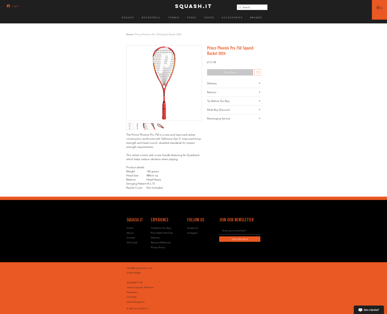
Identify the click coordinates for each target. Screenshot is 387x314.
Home (129, 34)
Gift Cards (132, 242)
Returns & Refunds (161, 242)
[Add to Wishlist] (257, 72)
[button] (380, 7)
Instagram (192, 232)
